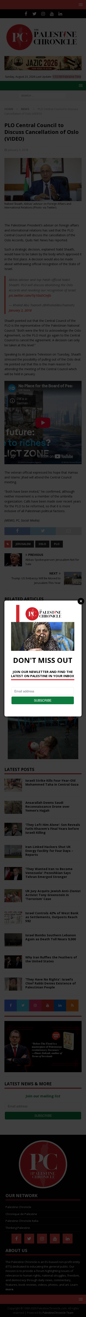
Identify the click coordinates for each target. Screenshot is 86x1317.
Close (81, 601)
